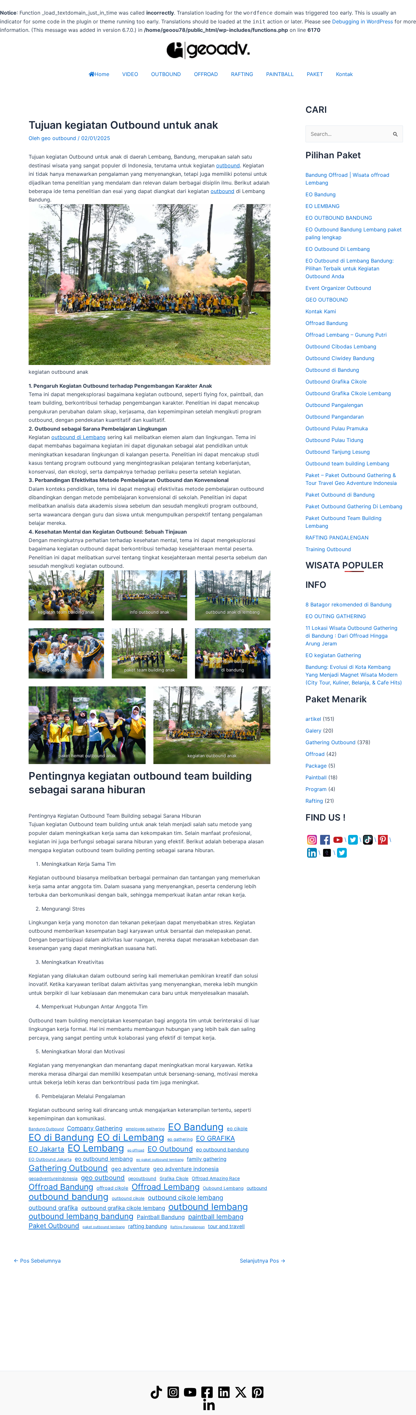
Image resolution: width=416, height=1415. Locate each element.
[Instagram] (173, 1392)
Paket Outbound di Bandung (340, 494)
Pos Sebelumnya (37, 1260)
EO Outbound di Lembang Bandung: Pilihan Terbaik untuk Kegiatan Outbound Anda (350, 268)
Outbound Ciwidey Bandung (340, 358)
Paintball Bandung (161, 1217)
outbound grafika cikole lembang (123, 1208)
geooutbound (142, 1178)
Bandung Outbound (46, 1128)
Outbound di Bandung (332, 370)
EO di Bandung (61, 1137)
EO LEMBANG (323, 206)
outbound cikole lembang (185, 1197)
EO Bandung (196, 1127)
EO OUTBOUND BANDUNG (339, 217)
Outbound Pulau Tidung (334, 440)
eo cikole (237, 1129)
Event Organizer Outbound (338, 288)
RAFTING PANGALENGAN (337, 537)
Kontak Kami (321, 311)
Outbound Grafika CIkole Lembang (348, 393)
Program (316, 789)
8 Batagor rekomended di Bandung (349, 604)
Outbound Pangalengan (334, 405)
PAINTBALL (280, 74)
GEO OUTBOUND (327, 299)
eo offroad (135, 1150)
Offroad (315, 754)
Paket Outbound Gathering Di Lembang (354, 506)
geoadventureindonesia (53, 1178)
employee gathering (145, 1128)
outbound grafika (53, 1208)
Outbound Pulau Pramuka (337, 428)
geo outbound (103, 1178)
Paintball (316, 777)
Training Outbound (328, 549)
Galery (313, 730)
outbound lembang (208, 1206)
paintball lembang (215, 1217)
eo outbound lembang (104, 1158)
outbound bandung (69, 1197)
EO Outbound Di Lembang (338, 249)
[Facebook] (207, 1392)
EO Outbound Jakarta (50, 1159)
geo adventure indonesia (186, 1168)
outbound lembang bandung (81, 1216)
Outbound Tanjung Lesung (338, 451)
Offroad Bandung (61, 1187)
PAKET (315, 74)
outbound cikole (128, 1198)
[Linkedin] (223, 1392)
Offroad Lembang (166, 1187)
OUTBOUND (166, 74)
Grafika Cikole (174, 1178)
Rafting (314, 801)
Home (102, 74)
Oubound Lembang (223, 1188)
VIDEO (130, 74)
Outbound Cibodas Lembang (341, 346)
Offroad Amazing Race (216, 1178)
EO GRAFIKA (215, 1138)
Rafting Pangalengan (187, 1227)
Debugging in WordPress (362, 21)
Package (316, 765)
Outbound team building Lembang (347, 463)
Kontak (344, 74)
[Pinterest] (257, 1392)
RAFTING (242, 74)
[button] (397, 1395)
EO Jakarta (46, 1149)
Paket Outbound (54, 1226)
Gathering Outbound (68, 1168)
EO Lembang (96, 1148)
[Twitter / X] (240, 1392)
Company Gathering (95, 1128)
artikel (313, 719)
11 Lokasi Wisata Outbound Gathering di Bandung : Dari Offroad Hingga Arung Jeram (351, 636)
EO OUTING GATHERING (336, 616)
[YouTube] (190, 1392)
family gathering (207, 1159)
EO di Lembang (130, 1137)
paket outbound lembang (104, 1227)
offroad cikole (112, 1188)
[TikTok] (156, 1392)
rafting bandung (147, 1226)
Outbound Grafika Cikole (336, 381)
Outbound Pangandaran (335, 416)
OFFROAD (206, 74)
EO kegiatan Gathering (333, 655)
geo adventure (130, 1168)
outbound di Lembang (78, 437)
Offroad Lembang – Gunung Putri (346, 334)
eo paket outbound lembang (160, 1159)
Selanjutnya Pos (262, 1260)
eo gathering (180, 1139)
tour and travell (226, 1226)
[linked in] (208, 1405)
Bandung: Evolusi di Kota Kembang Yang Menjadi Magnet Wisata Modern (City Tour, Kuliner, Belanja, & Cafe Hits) (354, 675)
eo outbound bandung (222, 1150)
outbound (228, 165)
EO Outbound (170, 1149)
